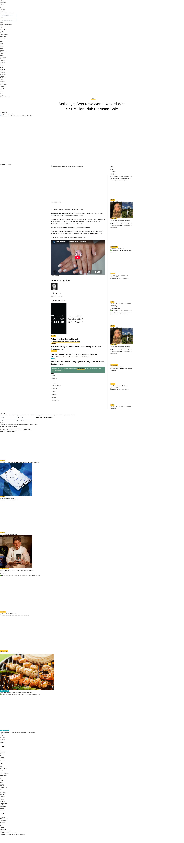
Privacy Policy (24, 424)
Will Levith (4, 112)
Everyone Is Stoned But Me (117, 248)
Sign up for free (81, 368)
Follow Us (2, 13)
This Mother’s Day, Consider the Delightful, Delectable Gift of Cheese (17, 732)
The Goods (2, 9)
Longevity (2, 69)
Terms (1, 824)
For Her (2, 88)
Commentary (3, 52)
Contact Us (3, 820)
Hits (1, 750)
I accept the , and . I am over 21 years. (19, 424)
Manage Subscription (5, 831)
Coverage (2, 753)
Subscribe (7, 13)
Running (2, 76)
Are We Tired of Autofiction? (117, 201)
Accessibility (3, 829)
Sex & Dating (3, 36)
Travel (1, 31)
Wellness (2, 7)
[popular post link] (121, 187)
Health (1, 67)
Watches (2, 58)
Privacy (2, 825)
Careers (2, 827)
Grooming (2, 60)
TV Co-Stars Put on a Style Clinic (8, 613)
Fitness (2, 65)
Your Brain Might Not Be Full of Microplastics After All (74, 354)
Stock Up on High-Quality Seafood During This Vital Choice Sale (16, 692)
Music (1, 45)
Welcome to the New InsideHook (64, 339)
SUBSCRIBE (55, 384)
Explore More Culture (5, 572)
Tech (1, 90)
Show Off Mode (4, 34)
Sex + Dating (4, 651)
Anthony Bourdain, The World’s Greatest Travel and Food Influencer (17, 570)
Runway (2, 55)
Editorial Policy (4, 818)
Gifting (1, 93)
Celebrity (2, 50)
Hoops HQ (2, 11)
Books (1, 41)
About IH (2, 817)
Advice (1, 64)
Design (1, 43)
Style (1, 6)
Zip (17, 420)
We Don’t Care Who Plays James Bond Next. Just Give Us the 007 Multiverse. (19, 462)
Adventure (2, 32)
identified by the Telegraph (67, 227)
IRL (1, 755)
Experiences (3, 2)
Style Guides (3, 57)
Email (18, 417)
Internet (2, 46)
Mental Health (3, 71)
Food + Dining (3, 29)
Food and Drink (4, 84)
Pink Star (61, 219)
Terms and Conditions (13, 424)
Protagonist (3, 759)
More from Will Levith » (57, 296)
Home (1, 83)
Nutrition (2, 72)
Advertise (2, 822)
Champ (2, 757)
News (1, 53)
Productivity (3, 74)
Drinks (1, 27)
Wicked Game (94, 233)
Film (1, 39)
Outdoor (2, 86)
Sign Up (2, 422)
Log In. (60, 385)
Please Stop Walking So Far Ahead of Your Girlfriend (13, 653)
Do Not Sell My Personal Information (9, 832)
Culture (2, 4)
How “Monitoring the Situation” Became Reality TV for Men (76, 347)
